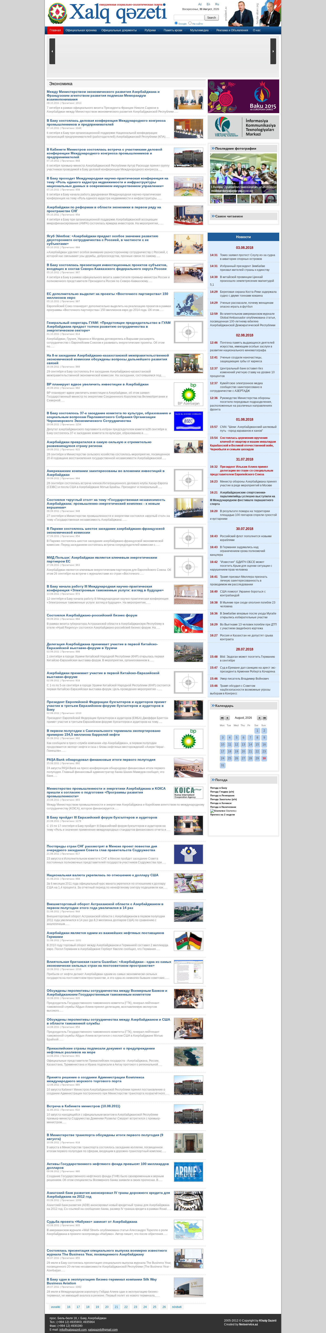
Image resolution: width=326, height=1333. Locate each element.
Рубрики (150, 30)
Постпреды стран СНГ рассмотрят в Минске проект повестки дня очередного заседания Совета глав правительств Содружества (102, 848)
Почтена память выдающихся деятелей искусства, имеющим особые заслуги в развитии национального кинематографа (242, 346)
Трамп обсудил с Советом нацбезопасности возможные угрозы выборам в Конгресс (240, 689)
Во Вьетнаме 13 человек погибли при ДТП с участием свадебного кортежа (248, 626)
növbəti (177, 1307)
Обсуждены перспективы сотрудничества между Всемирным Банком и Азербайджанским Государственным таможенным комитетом (107, 992)
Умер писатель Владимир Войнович (244, 678)
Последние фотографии (235, 148)
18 (87, 1307)
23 (135, 1307)
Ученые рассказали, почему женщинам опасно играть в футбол (246, 304)
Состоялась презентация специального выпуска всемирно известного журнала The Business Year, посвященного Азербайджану (107, 1252)
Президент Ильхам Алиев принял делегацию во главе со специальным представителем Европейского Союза (241, 470)
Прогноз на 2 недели (222, 814)
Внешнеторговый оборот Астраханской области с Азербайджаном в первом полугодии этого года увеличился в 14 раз (105, 906)
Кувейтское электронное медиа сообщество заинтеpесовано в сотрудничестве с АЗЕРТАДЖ (236, 387)
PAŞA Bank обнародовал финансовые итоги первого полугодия (101, 759)
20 (107, 1307)
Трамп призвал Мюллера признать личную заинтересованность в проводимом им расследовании (238, 580)
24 (145, 1307)
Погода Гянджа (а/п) (222, 791)
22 (126, 1307)
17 (78, 1307)
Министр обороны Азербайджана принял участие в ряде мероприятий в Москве (248, 483)
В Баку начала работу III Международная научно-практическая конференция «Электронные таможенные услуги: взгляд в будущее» (105, 588)
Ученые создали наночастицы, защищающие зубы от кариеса (241, 359)
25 (154, 1307)
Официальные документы (119, 30)
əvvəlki (55, 1307)
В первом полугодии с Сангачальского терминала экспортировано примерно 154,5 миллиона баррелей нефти (104, 732)
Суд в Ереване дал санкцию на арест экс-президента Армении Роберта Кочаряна (248, 669)
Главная (55, 30)
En (208, 4)
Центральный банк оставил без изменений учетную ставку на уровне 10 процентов (242, 372)
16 (68, 1307)
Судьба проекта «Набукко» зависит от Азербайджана (92, 1221)
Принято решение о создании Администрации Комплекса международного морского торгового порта (95, 1079)
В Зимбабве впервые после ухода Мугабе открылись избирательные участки (248, 615)
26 (164, 1307)
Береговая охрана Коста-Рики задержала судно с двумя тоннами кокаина (248, 293)
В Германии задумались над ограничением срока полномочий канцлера (237, 551)
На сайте (197, 23)
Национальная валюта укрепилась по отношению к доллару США (102, 875)
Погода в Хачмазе (221, 803)
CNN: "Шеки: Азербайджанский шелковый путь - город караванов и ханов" (248, 428)
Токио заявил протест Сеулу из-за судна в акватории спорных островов (247, 257)
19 (97, 1307)
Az (200, 4)
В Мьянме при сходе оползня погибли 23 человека (247, 604)
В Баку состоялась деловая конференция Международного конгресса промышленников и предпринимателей (106, 122)
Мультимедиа (199, 30)
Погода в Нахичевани (223, 807)
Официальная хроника (81, 30)
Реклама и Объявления (232, 30)
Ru (217, 4)
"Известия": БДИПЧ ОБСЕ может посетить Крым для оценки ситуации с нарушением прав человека (241, 565)
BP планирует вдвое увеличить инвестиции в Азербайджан (97, 384)
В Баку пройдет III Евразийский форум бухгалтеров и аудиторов (102, 817)
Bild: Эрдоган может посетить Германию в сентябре (247, 658)
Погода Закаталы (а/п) (223, 799)
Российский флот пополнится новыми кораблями (246, 538)
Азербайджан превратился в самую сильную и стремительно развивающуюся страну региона (99, 444)
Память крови (173, 30)
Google (183, 23)
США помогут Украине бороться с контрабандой (243, 593)
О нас (257, 30)
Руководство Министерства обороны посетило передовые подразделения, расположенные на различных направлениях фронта (241, 403)
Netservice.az (248, 1324)
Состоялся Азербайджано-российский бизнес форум (92, 615)
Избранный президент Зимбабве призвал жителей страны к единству (244, 268)
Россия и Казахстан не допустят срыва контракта (246, 637)
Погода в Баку (218, 788)
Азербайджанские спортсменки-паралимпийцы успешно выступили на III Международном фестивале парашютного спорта (242, 498)
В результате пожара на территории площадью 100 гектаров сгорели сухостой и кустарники (243, 514)
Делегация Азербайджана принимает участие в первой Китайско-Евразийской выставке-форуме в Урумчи (102, 646)
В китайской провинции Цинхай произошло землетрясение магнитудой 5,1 (242, 280)
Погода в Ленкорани (222, 795)
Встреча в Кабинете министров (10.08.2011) (83, 1106)
